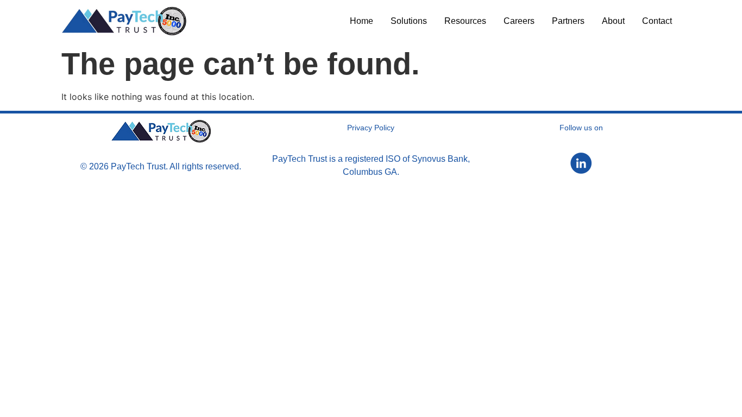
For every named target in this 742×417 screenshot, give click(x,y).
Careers (519, 21)
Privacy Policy (370, 127)
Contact (657, 21)
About (613, 21)
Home (361, 21)
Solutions (409, 21)
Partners (568, 21)
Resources (465, 21)
